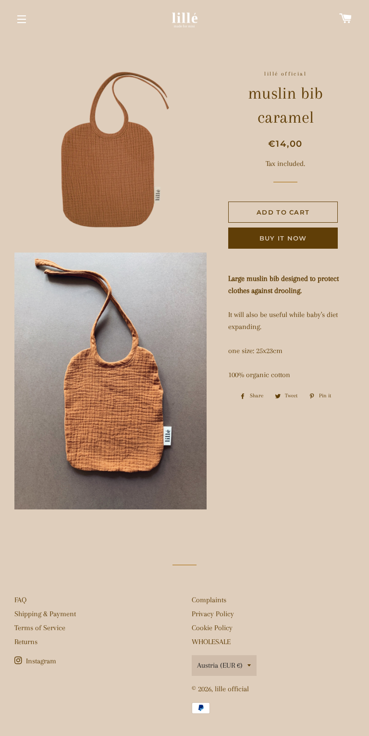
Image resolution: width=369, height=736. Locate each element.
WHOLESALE (211, 641)
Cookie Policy (212, 627)
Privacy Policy (213, 613)
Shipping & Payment (45, 613)
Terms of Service (39, 627)
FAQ (20, 600)
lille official (232, 689)
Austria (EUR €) (220, 665)
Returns (25, 641)
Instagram (40, 661)
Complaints (209, 600)
